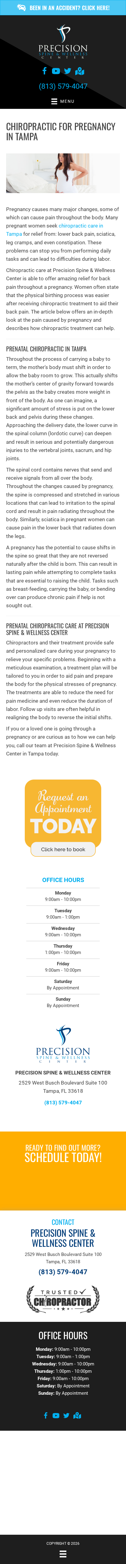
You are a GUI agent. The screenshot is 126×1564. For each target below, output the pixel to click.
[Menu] (63, 1554)
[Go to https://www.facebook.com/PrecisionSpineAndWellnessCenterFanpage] (44, 72)
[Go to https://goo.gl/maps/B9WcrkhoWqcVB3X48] (79, 72)
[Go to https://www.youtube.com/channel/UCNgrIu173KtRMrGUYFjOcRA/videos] (56, 72)
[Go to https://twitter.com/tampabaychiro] (68, 72)
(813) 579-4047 (63, 86)
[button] (63, 7)
